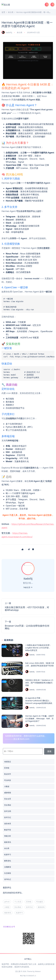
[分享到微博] (29, 549)
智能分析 (7, 836)
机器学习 (7, 854)
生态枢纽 (7, 873)
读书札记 (7, 879)
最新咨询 (41, 907)
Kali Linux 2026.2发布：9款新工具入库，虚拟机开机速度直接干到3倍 (39, 664)
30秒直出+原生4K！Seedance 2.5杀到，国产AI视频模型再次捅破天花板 (39, 682)
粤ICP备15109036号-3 (28, 976)
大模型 (6, 907)
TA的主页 (27, 587)
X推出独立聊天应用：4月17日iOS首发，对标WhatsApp (27, 609)
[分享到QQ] (33, 549)
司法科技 (7, 780)
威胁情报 (7, 792)
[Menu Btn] (52, 4)
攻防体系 (7, 823)
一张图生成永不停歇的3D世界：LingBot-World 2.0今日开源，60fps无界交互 (38, 647)
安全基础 (7, 805)
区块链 (6, 768)
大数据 (6, 786)
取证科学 (7, 774)
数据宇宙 (7, 830)
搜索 (49, 751)
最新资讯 (7, 842)
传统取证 (7, 761)
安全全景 (7, 799)
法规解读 (7, 867)
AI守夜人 (28, 959)
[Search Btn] (47, 4)
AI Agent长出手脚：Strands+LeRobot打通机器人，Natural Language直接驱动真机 (38, 700)
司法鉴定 (39, 901)
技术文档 (7, 811)
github (7, 901)
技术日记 (7, 817)
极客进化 (7, 861)
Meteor (38, 971)
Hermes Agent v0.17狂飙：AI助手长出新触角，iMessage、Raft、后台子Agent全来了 (39, 718)
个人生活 (17, 901)
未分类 (19, 32)
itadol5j (9, 32)
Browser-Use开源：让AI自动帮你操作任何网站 (27, 627)
